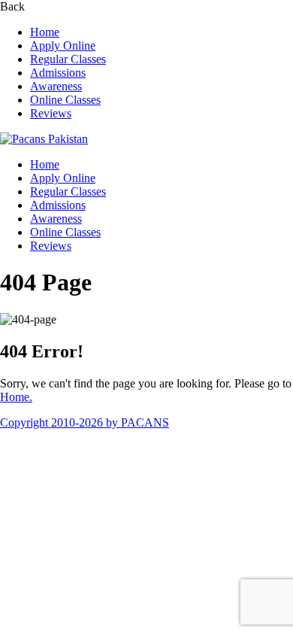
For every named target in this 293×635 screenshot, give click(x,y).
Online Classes (65, 99)
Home (44, 32)
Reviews (50, 113)
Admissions (58, 72)
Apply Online (62, 45)
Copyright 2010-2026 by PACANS (84, 422)
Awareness (56, 86)
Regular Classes (68, 59)
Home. (16, 396)
